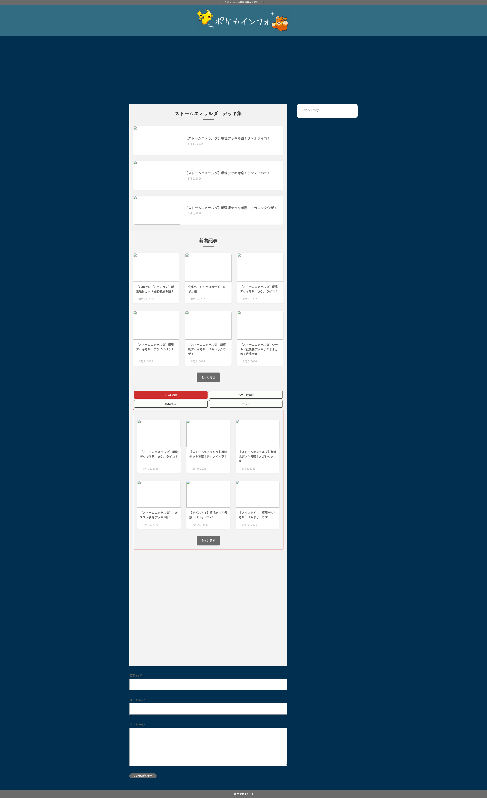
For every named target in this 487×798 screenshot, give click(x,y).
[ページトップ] (478, 789)
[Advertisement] (243, 64)
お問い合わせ (143, 775)
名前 (136, 675)
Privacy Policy (310, 110)
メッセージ (137, 724)
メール (138, 700)
